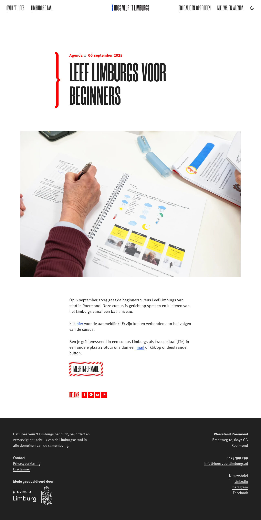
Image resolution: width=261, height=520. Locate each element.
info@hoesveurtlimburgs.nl (226, 463)
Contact (19, 457)
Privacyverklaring (26, 463)
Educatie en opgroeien (195, 8)
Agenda (76, 55)
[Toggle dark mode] (252, 8)
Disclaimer (21, 468)
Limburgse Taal (42, 8)
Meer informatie (86, 368)
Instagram (240, 486)
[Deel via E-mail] (104, 395)
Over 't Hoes (16, 8)
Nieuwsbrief (238, 475)
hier (79, 323)
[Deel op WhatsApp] (91, 395)
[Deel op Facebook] (84, 395)
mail (140, 347)
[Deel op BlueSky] (97, 395)
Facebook (240, 492)
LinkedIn (241, 481)
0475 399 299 (237, 457)
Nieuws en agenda (230, 8)
